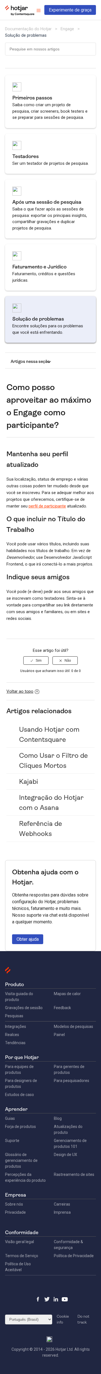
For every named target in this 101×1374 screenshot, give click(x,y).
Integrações (15, 1026)
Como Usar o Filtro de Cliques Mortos (53, 761)
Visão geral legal (19, 1241)
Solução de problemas (26, 35)
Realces (12, 1034)
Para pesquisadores (71, 1080)
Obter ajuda (28, 939)
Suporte (12, 1140)
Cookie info (63, 1319)
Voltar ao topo (19, 691)
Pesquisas (14, 1016)
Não (68, 660)
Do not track (83, 1319)
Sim (39, 660)
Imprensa (62, 1212)
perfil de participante (47, 506)
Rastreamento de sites (74, 1174)
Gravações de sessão (24, 1007)
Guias (10, 1118)
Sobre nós (14, 1204)
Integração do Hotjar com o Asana (51, 803)
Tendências (15, 1043)
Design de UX (65, 1154)
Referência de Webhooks (40, 829)
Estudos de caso (19, 1094)
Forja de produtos (20, 1126)
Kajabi (28, 782)
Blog (58, 1118)
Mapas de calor (67, 993)
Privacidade (15, 1212)
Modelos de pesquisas (73, 1026)
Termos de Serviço (21, 1255)
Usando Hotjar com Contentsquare (49, 734)
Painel (59, 1034)
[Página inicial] (20, 14)
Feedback (62, 1007)
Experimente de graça (70, 10)
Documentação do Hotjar (28, 28)
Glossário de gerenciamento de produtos (21, 1160)
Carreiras (62, 1204)
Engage (67, 28)
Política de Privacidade (74, 1255)
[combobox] (50, 49)
